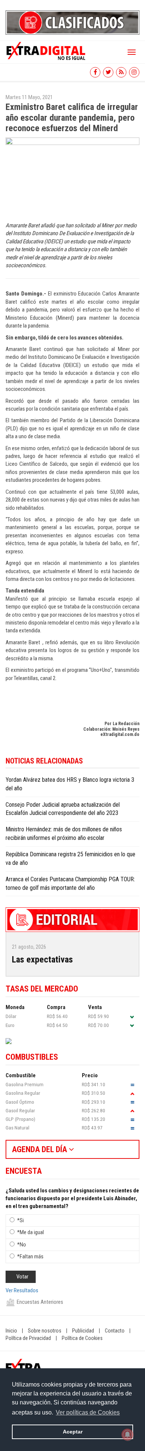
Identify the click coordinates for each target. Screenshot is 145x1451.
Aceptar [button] (73, 1432)
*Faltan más (30, 1256)
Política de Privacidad (28, 1338)
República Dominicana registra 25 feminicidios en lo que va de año (70, 858)
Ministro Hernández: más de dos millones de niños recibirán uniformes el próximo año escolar (64, 833)
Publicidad (83, 1331)
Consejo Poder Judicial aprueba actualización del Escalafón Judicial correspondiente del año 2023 (63, 809)
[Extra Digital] (46, 50)
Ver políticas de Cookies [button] (88, 1412)
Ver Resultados (22, 1290)
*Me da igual (30, 1232)
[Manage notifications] (127, 1435)
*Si (20, 1220)
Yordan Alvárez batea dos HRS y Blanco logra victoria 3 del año (70, 784)
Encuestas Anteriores (40, 1302)
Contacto (115, 1331)
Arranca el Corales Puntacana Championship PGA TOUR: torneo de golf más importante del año (70, 883)
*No (21, 1244)
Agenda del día (40, 1149)
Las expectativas (42, 959)
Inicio (11, 1331)
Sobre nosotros (44, 1331)
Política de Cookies (82, 1338)
